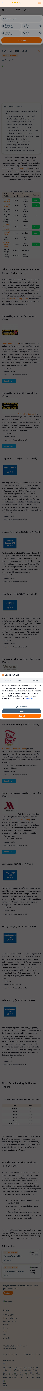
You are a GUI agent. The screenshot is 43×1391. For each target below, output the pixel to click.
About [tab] (36, 680)
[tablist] (21, 680)
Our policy (29, 698)
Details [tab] (21, 680)
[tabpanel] (21, 692)
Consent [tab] (7, 680)
